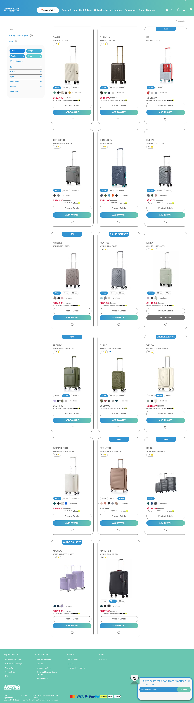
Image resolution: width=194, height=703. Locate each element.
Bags (141, 9)
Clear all (12, 30)
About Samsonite (44, 660)
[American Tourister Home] (13, 10)
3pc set (150, 498)
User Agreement (8, 696)
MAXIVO (57, 551)
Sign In (71, 664)
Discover (150, 9)
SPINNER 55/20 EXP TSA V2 (63, 451)
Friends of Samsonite (76, 668)
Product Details (72, 106)
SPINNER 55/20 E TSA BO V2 (110, 349)
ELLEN (150, 140)
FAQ (7, 676)
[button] (85, 10)
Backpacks (130, 9)
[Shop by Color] (48, 10)
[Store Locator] (167, 10)
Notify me (165, 318)
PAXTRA (104, 243)
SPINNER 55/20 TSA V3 (61, 246)
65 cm (112, 88)
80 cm (74, 190)
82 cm (121, 601)
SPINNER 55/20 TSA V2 (155, 143)
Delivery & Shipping (13, 660)
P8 (147, 37)
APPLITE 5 (105, 551)
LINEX (149, 243)
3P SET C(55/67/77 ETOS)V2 (63, 554)
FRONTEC (105, 448)
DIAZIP (57, 37)
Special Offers (69, 9)
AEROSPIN (59, 140)
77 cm (121, 190)
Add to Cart (72, 112)
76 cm (74, 88)
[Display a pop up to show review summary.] (157, 146)
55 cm (57, 88)
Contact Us (10, 672)
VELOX (150, 345)
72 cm (112, 601)
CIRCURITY (106, 140)
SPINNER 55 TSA (106, 143)
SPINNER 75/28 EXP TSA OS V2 (111, 451)
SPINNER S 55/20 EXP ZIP (62, 143)
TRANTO (57, 345)
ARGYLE (57, 243)
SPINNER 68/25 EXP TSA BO (63, 349)
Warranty (9, 668)
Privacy (24, 695)
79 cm (168, 190)
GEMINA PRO (60, 448)
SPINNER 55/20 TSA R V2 (155, 246)
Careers (40, 664)
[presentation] (52, 93)
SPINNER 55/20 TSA (60, 41)
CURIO (103, 345)
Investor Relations (44, 668)
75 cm (121, 88)
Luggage (117, 9)
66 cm (65, 88)
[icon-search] (184, 10)
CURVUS (105, 37)
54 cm (57, 396)
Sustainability (42, 678)
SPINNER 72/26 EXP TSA (109, 554)
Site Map (103, 660)
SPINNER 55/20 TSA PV (108, 246)
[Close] (189, 680)
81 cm (74, 293)
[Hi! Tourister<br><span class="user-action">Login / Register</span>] (178, 11)
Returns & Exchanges (14, 664)
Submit (184, 689)
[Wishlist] (173, 10)
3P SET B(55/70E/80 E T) (155, 451)
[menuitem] (69, 10)
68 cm (65, 190)
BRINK (149, 448)
